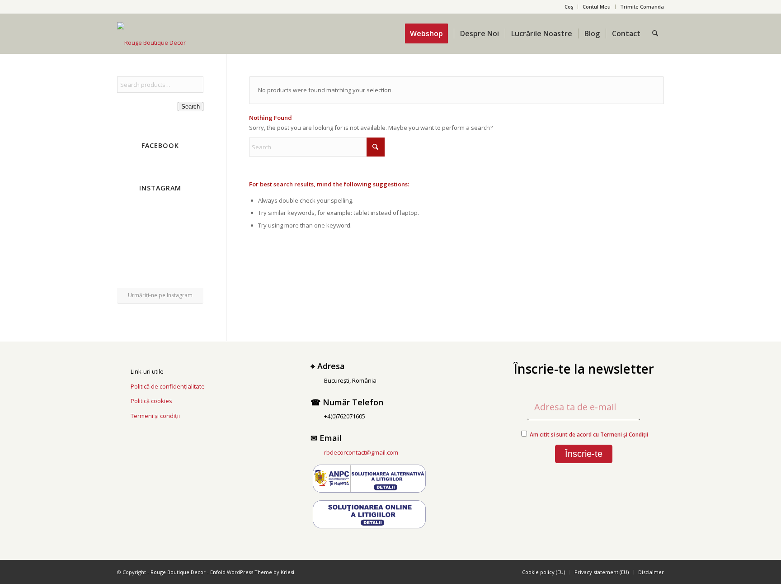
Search (190, 106)
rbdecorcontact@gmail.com (361, 452)
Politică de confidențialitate (168, 386)
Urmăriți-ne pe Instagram (160, 295)
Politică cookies (151, 401)
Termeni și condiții (155, 416)
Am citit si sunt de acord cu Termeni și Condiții (589, 434)
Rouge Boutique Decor (178, 572)
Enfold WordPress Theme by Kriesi (252, 572)
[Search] (655, 33)
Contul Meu (597, 6)
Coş (569, 6)
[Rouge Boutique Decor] (151, 42)
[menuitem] (569, 7)
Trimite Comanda (642, 6)
